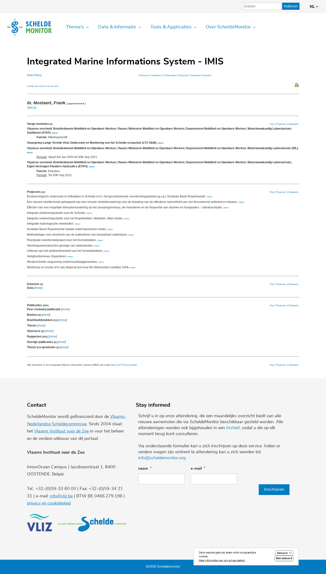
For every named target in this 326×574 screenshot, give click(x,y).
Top (272, 124)
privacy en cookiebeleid (49, 503)
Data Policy (34, 75)
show (38, 288)
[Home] (29, 27)
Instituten (157, 75)
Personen (144, 75)
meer (55, 133)
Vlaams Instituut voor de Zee (61, 431)
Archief (233, 428)
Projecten (183, 75)
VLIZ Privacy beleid (126, 364)
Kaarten (207, 75)
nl (313, 7)
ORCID (31, 108)
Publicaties (170, 75)
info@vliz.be (61, 496)
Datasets (195, 75)
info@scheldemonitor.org (162, 458)
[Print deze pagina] (297, 85)
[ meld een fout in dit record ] (43, 86)
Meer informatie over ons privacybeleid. (222, 560)
